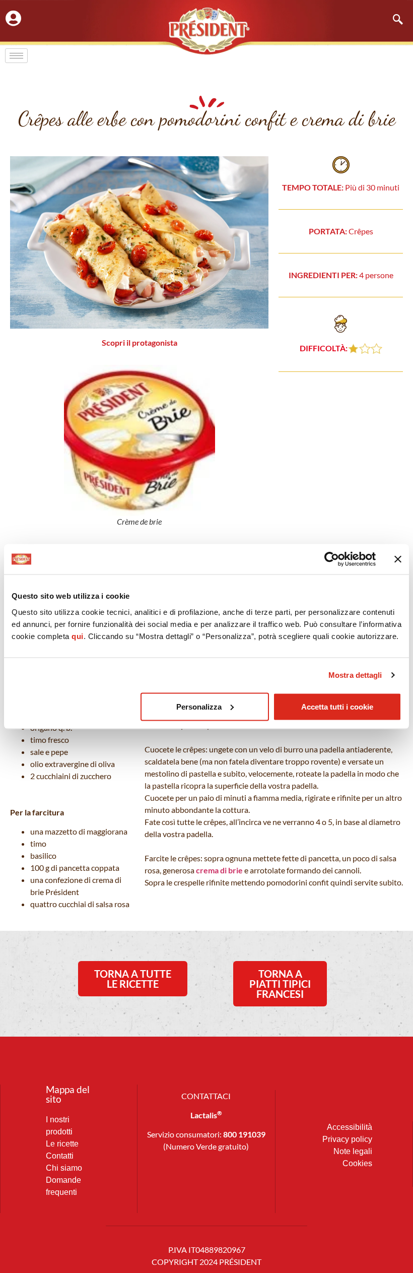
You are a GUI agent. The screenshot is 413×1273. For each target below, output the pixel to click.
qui (78, 635)
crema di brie (219, 870)
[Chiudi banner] (397, 559)
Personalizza (199, 706)
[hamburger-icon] (16, 55)
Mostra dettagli (355, 675)
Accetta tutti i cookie (337, 706)
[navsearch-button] (393, 20)
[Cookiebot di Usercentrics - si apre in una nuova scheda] (332, 559)
